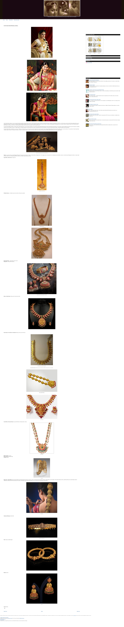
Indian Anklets (91, 109)
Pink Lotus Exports (6, 617)
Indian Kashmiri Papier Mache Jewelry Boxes (95, 123)
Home (42, 611)
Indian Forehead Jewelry (92, 94)
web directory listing (9, 618)
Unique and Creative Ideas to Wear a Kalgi (94, 99)
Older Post (78, 611)
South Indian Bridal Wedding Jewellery (11, 25)
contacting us (74, 615)
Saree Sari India (89, 62)
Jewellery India (2, 617)
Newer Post (5, 611)
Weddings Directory (22, 618)
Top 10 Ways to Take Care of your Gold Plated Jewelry (96, 89)
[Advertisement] (21, 23)
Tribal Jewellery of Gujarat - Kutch (93, 104)
